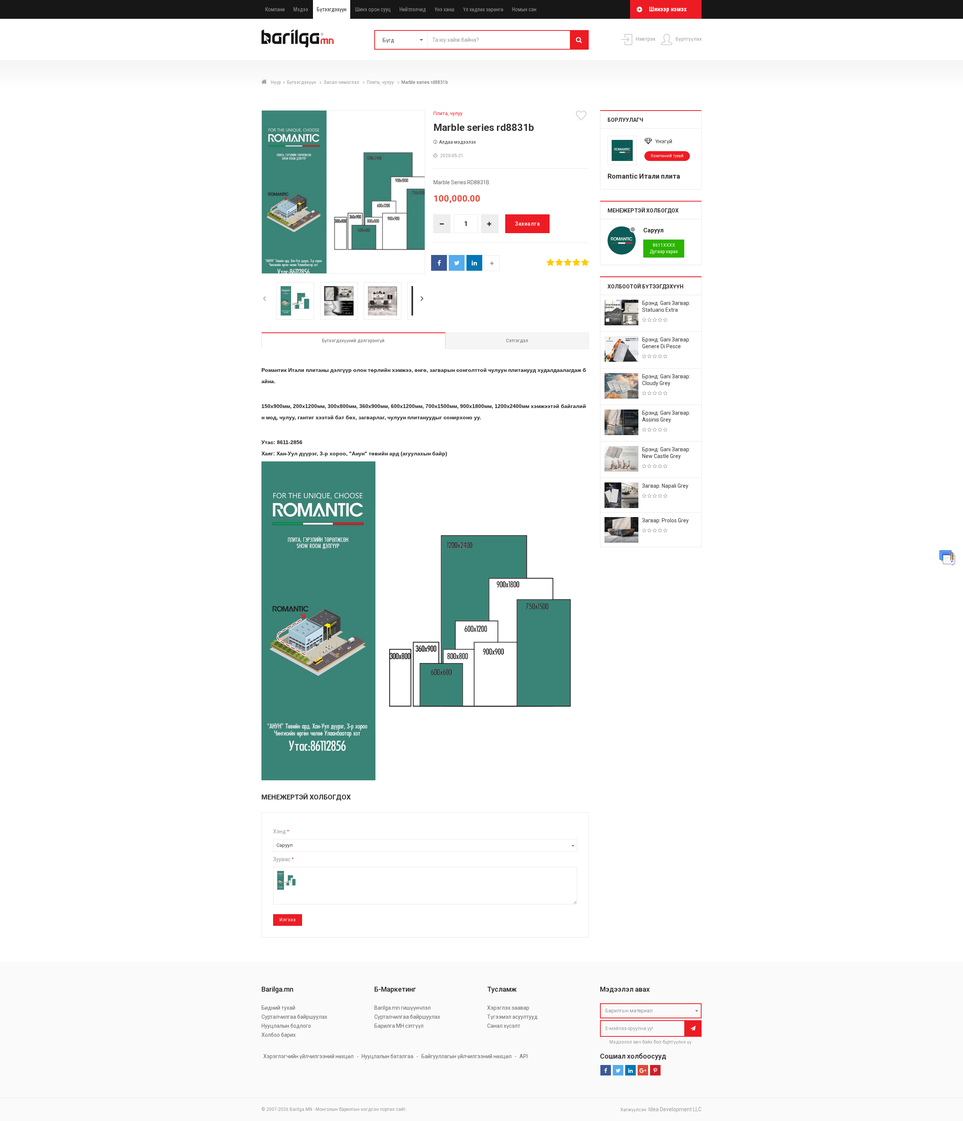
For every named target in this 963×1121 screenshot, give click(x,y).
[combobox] (425, 845)
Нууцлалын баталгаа (387, 1056)
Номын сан (524, 9)
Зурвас (283, 859)
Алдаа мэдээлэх (457, 142)
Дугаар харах (664, 248)
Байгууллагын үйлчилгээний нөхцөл (466, 1056)
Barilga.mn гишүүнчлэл (402, 1008)
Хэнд (281, 831)
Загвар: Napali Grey (665, 486)
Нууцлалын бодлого (286, 1026)
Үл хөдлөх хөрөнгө (483, 9)
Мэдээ (300, 9)
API (523, 1056)
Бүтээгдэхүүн (331, 9)
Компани (275, 9)
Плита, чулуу (381, 82)
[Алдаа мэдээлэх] (947, 558)
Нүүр (276, 82)
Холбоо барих (278, 1035)
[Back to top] (943, 1077)
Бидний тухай (278, 1008)
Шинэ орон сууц (373, 9)
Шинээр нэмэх (668, 9)
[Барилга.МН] (297, 38)
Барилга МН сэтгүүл (399, 1026)
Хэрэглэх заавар (508, 1008)
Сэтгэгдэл (517, 340)
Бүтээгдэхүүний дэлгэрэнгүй (353, 340)
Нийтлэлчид (412, 9)
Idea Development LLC (675, 1109)
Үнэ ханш (444, 9)
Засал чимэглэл (342, 82)
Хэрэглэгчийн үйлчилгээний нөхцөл (308, 1056)
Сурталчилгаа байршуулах (294, 1017)
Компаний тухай (667, 155)
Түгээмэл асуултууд (512, 1017)
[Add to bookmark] (582, 115)
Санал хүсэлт (503, 1026)
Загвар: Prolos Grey (665, 520)
